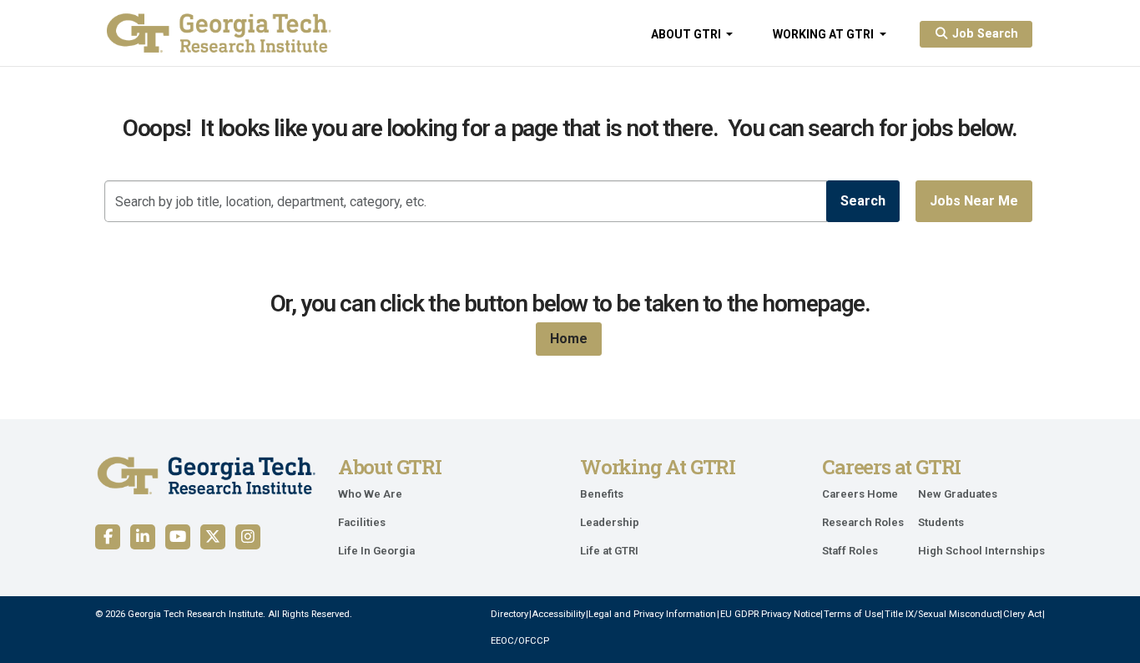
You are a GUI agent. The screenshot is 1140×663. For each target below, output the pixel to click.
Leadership (609, 522)
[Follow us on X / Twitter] (212, 536)
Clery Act (1022, 614)
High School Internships (981, 550)
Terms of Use (852, 614)
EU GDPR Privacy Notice (770, 614)
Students (941, 522)
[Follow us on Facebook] (107, 536)
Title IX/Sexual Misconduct (942, 614)
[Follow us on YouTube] (177, 536)
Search (862, 201)
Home (569, 339)
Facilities (362, 522)
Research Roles (863, 522)
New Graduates (957, 494)
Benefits (601, 494)
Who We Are (370, 494)
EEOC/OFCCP (520, 640)
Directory (509, 614)
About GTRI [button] (687, 34)
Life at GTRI (609, 550)
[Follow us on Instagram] (247, 536)
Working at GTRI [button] (824, 34)
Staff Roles (850, 550)
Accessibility (558, 614)
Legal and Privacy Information (652, 614)
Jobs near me (974, 201)
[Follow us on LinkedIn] (142, 536)
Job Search (983, 34)
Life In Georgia (376, 550)
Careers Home (860, 494)
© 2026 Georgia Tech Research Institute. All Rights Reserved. (223, 614)
